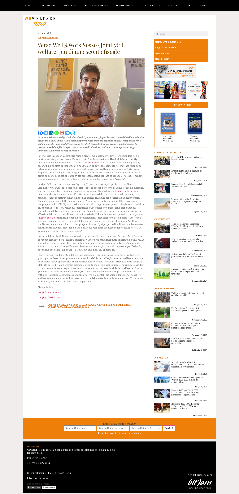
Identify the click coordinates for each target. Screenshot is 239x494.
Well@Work (71, 307)
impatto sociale (46, 217)
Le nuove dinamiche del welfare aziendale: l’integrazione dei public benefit (186, 201)
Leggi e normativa (165, 47)
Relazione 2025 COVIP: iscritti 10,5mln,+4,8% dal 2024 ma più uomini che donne (185, 406)
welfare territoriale (104, 305)
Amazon (166, 141)
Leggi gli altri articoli (50, 297)
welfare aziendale (70, 305)
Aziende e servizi (165, 53)
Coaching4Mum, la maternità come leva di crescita (186, 158)
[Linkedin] (51, 133)
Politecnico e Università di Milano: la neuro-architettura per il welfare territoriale (187, 271)
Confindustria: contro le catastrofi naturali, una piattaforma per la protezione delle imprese (185, 325)
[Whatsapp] (56, 133)
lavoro (86, 305)
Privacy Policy (35, 487)
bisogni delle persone (127, 191)
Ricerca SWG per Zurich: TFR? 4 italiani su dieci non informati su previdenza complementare (186, 392)
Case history (162, 58)
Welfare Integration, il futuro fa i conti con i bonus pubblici (187, 294)
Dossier (172, 5)
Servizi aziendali (126, 5)
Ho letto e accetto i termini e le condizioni (120, 433)
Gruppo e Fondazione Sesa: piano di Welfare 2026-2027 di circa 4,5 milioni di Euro (187, 379)
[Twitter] (45, 133)
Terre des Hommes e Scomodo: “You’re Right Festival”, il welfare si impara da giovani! (187, 226)
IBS (172, 141)
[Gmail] (61, 133)
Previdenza (70, 5)
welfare (53, 305)
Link (187, 5)
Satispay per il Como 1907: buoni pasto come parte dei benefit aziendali (187, 255)
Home (28, 5)
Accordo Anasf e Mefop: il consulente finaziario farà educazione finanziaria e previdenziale (187, 364)
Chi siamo (45, 5)
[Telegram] (67, 133)
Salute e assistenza (96, 5)
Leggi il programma (48, 292)
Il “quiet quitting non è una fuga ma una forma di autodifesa (186, 172)
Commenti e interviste (168, 41)
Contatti (204, 5)
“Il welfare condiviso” (94, 162)
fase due (84, 307)
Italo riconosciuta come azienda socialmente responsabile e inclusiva (187, 240)
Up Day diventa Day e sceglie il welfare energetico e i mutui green (186, 309)
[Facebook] (40, 133)
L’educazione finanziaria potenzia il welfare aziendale (186, 185)
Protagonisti (152, 5)
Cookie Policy (50, 487)
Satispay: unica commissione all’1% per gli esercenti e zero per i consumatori (187, 340)
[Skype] (72, 133)
